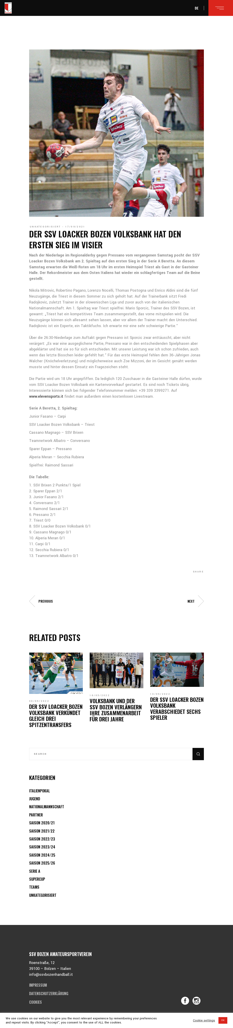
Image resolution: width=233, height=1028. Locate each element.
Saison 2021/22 (42, 831)
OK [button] (223, 1020)
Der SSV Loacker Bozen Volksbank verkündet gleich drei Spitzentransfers (56, 715)
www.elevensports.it (46, 396)
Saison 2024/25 (42, 855)
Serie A (34, 871)
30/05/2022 (39, 701)
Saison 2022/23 (42, 839)
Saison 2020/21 (42, 823)
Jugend (34, 798)
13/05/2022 (160, 694)
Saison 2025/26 (42, 863)
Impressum (38, 985)
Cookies (35, 1002)
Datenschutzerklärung (48, 993)
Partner (36, 815)
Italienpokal (39, 791)
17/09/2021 (75, 226)
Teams (34, 887)
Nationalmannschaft (46, 806)
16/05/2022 (100, 695)
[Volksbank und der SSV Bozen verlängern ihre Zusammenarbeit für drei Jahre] (116, 670)
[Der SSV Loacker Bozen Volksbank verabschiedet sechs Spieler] (177, 670)
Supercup (37, 879)
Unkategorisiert (45, 226)
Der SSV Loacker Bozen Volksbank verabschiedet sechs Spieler (177, 708)
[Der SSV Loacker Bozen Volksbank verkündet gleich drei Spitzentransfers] (56, 673)
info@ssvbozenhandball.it (51, 974)
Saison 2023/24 (42, 847)
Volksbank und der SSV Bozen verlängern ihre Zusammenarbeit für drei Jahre (116, 710)
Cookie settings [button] (204, 1020)
